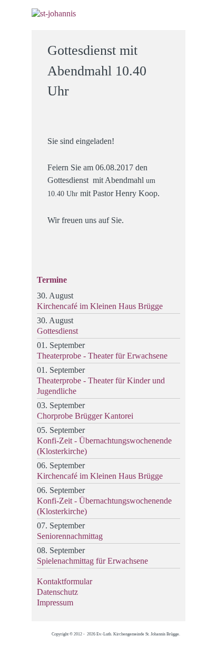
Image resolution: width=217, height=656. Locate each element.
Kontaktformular (64, 581)
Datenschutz (57, 591)
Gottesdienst (57, 330)
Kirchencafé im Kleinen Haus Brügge (100, 306)
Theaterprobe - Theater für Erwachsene (102, 355)
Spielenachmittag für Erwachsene (92, 560)
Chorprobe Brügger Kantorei (85, 415)
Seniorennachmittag (70, 536)
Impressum (55, 602)
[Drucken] (171, 45)
